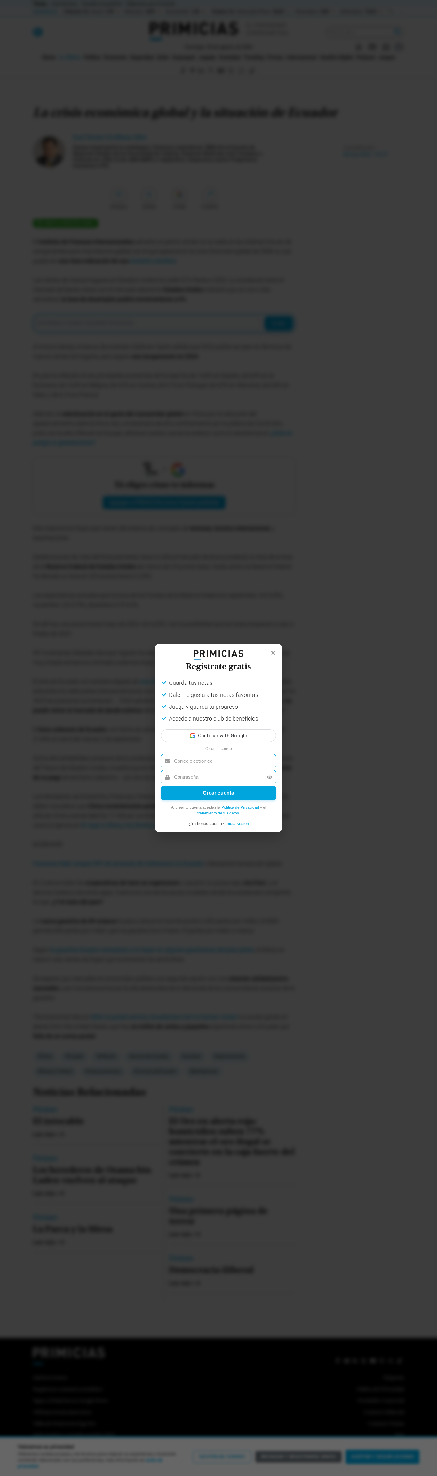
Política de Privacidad (240, 807)
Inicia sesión (237, 823)
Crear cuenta (218, 793)
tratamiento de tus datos (218, 813)
